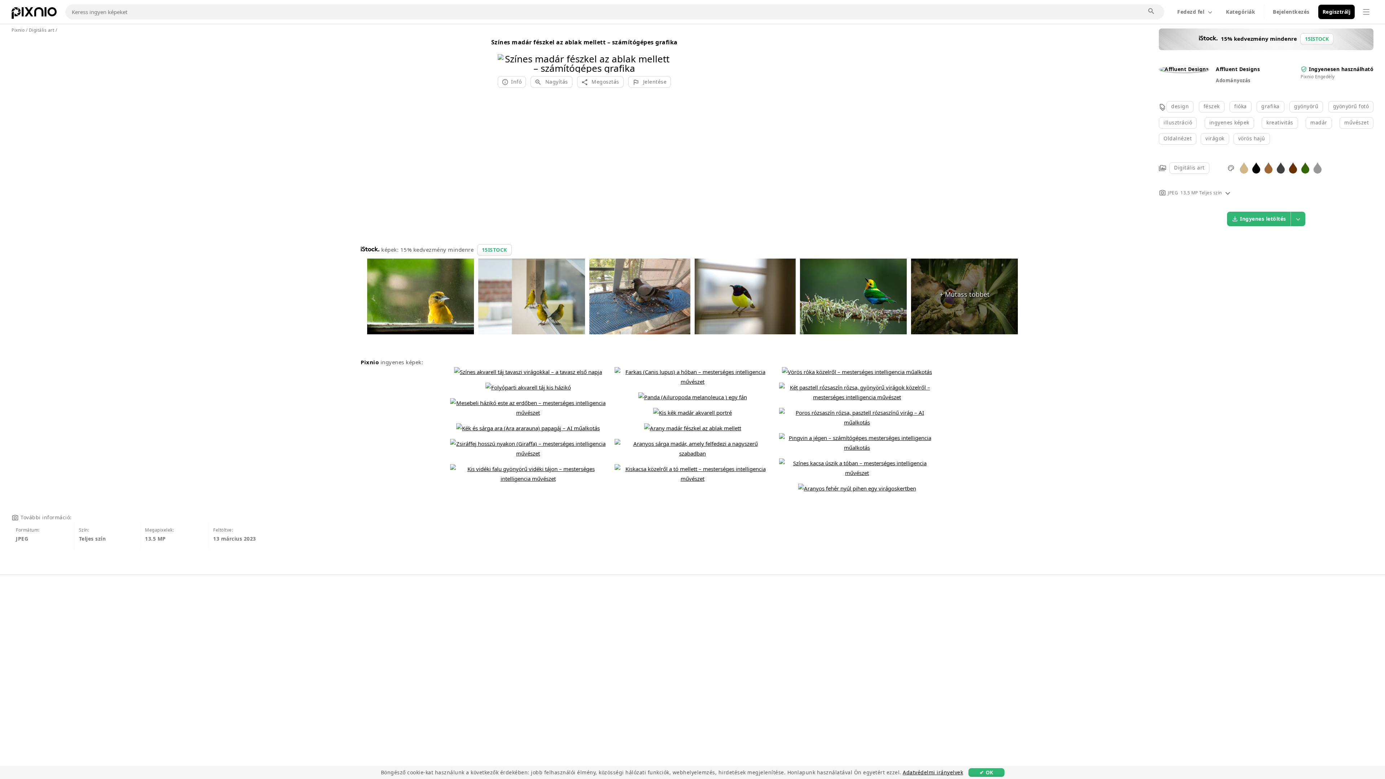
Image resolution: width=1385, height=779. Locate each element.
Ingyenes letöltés (1263, 218)
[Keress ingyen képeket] (1151, 11)
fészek (1212, 106)
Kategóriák (1240, 11)
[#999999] (1317, 167)
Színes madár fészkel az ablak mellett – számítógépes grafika (584, 42)
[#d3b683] (1244, 167)
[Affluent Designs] (1184, 69)
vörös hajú (1251, 138)
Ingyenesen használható (1341, 69)
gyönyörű (1306, 106)
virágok (1214, 138)
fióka (1240, 106)
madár (1318, 122)
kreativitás (1279, 122)
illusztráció (1178, 122)
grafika (1270, 106)
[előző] (506, 54)
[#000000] (1256, 167)
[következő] (663, 54)
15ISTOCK (494, 249)
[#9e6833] (1268, 167)
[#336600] (1305, 167)
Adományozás (1233, 80)
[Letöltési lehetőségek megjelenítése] (1298, 219)
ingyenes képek (1229, 122)
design (1180, 106)
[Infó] (1227, 193)
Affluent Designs (1238, 69)
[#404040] (1280, 167)
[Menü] (1366, 12)
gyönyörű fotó (1351, 106)
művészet (1356, 122)
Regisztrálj (1337, 11)
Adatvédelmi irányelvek (933, 772)
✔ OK (986, 772)
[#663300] (1293, 167)
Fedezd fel (1190, 11)
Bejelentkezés (1291, 11)
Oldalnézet (1178, 138)
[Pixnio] (34, 14)
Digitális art (1189, 167)
